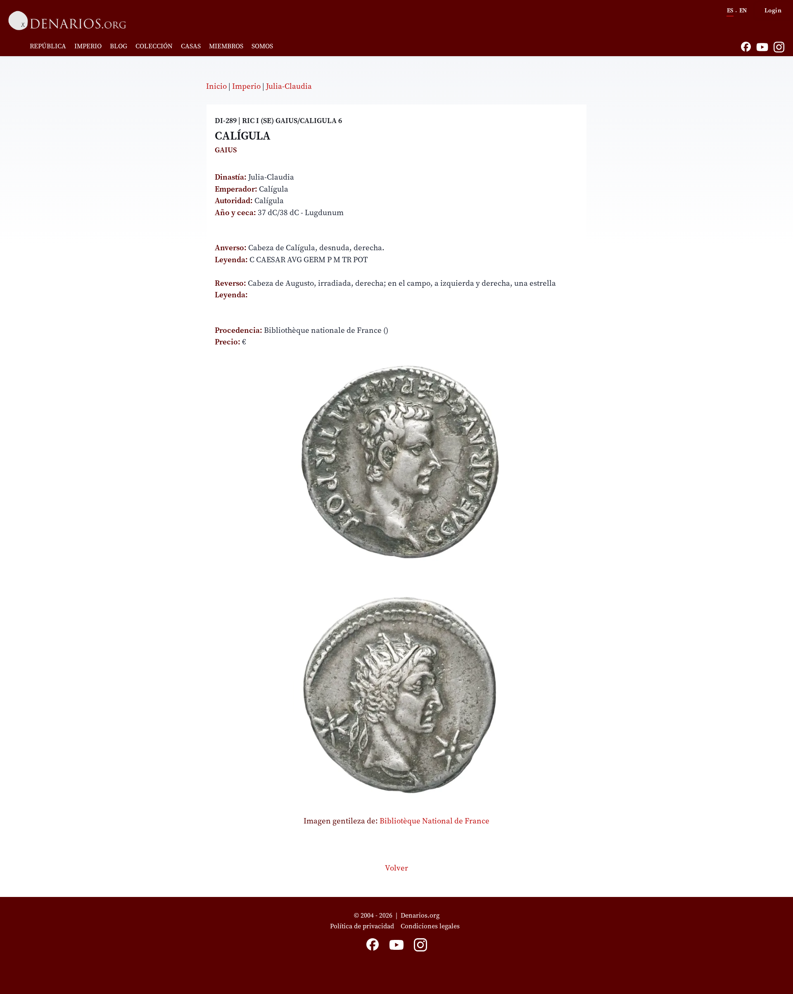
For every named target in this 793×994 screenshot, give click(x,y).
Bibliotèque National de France (434, 820)
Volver (396, 867)
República (48, 45)
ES (730, 10)
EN (743, 10)
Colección (154, 45)
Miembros (226, 45)
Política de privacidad (362, 925)
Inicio (216, 86)
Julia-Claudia (289, 86)
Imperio (88, 45)
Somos (262, 45)
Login (773, 10)
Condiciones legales (432, 925)
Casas (191, 45)
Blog (118, 45)
